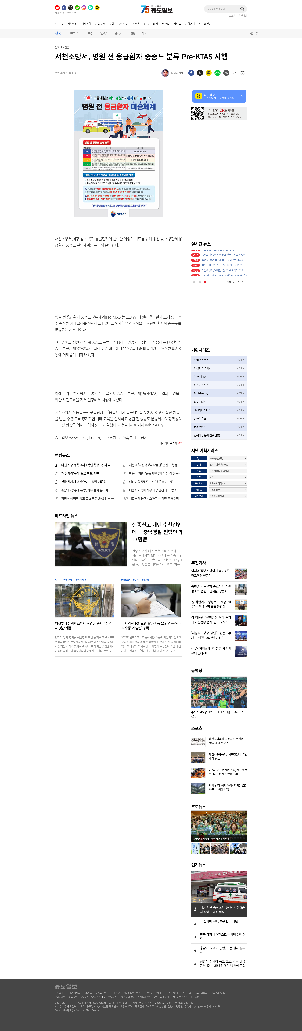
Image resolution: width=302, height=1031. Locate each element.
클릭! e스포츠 (201, 360)
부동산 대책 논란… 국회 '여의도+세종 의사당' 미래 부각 (224, 257)
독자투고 (186, 992)
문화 (111, 23)
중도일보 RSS (200, 992)
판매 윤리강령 (143, 996)
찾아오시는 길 (101, 992)
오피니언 (123, 23)
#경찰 (57, 579)
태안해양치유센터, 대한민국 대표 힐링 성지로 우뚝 (224, 273)
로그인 (232, 15)
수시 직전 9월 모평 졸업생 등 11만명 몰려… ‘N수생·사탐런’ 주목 (151, 625)
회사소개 (59, 992)
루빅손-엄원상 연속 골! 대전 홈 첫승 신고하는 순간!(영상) (219, 714)
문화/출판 (199, 427)
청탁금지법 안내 (161, 996)
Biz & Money (201, 393)
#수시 (136, 579)
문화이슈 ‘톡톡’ (202, 385)
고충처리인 (60, 996)
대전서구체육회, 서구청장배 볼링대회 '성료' (228, 756)
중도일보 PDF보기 (218, 992)
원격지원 (195, 996)
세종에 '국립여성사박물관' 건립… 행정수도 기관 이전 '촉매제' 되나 (156, 465)
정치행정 (72, 23)
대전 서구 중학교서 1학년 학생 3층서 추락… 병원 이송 (88, 465)
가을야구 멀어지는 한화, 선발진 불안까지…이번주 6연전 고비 (228, 771)
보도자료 (73, 33)
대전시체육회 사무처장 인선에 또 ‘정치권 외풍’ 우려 (156, 490)
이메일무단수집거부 (153, 992)
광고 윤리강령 (127, 996)
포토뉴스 (198, 806)
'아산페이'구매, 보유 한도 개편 (80, 473)
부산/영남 (104, 33)
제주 (143, 33)
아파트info (200, 376)
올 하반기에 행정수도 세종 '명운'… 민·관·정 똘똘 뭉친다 (211, 603)
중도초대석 (200, 402)
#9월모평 (125, 579)
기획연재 (190, 23)
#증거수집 (68, 579)
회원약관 (116, 992)
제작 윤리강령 (110, 996)
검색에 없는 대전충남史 (207, 435)
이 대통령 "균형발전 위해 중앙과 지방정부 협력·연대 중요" (211, 619)
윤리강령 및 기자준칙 (91, 996)
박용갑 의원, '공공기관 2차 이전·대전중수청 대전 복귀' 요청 (156, 473)
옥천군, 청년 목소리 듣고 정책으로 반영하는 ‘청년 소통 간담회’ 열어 (224, 252)
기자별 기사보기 (74, 992)
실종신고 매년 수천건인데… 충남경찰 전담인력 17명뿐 (157, 532)
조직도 (88, 992)
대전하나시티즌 (202, 410)
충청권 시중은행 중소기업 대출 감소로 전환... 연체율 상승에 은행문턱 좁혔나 (211, 588)
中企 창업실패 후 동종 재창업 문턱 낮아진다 (211, 650)
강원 (133, 33)
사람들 (177, 23)
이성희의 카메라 (202, 368)
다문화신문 (205, 23)
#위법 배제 (81, 579)
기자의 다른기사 (170, 443)
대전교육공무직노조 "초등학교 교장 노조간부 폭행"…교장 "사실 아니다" (156, 482)
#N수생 (145, 579)
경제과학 (86, 23)
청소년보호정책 (180, 996)
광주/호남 (120, 33)
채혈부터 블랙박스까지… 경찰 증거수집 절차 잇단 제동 (156, 498)
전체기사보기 (233, 282)
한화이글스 (200, 418)
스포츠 (136, 23)
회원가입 (243, 15)
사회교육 (100, 23)
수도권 (89, 33)
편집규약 (73, 996)
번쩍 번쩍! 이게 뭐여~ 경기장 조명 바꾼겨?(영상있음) (228, 787)
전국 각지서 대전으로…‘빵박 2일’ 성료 (85, 482)
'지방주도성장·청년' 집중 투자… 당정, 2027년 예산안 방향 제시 (211, 635)
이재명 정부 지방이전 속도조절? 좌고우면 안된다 (211, 572)
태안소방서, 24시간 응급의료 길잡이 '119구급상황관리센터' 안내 (224, 263)
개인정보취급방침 (132, 992)
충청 (155, 23)
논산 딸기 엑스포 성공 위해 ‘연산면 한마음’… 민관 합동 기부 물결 (224, 268)
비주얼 (165, 23)
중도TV (59, 23)
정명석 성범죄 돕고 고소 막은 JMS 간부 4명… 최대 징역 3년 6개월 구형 (88, 498)
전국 (146, 23)
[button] (251, 34)
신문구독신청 (172, 992)
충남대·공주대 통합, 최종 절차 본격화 (84, 490)
